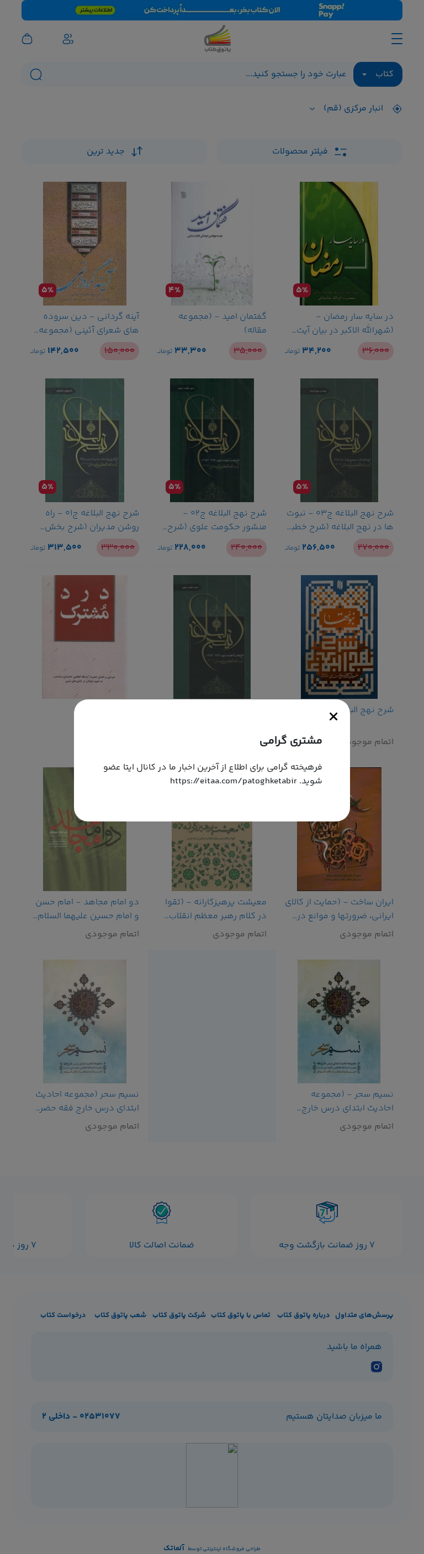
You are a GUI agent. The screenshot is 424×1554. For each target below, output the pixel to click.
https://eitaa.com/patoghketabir (233, 781)
